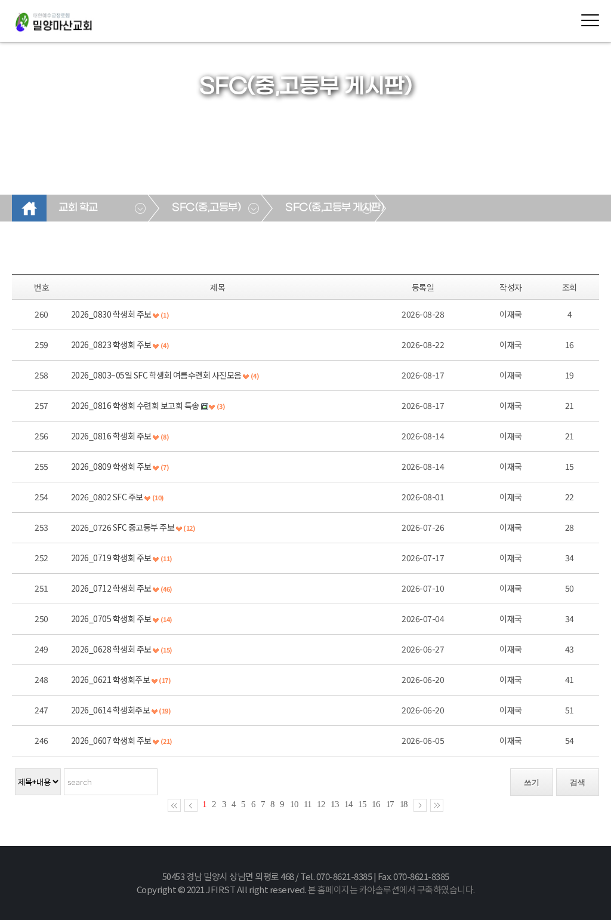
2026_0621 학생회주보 (110, 679)
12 (321, 804)
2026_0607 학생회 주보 (111, 740)
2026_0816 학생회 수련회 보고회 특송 (135, 405)
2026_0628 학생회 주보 (111, 649)
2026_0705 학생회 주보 (111, 618)
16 (376, 804)
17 (390, 804)
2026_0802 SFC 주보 (107, 497)
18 (404, 804)
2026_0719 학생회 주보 (111, 558)
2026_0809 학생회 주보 (111, 466)
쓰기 (531, 782)
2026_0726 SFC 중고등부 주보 (123, 527)
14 (348, 804)
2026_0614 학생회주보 (110, 710)
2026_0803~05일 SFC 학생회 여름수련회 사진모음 (156, 375)
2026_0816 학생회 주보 (111, 436)
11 (307, 804)
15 (362, 804)
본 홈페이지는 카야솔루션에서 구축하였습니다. (391, 889)
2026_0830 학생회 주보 (111, 314)
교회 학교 (78, 208)
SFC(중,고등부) (206, 208)
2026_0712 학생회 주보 (111, 588)
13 (335, 804)
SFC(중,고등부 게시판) (334, 208)
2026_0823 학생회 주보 (111, 344)
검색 (577, 782)
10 (294, 804)
